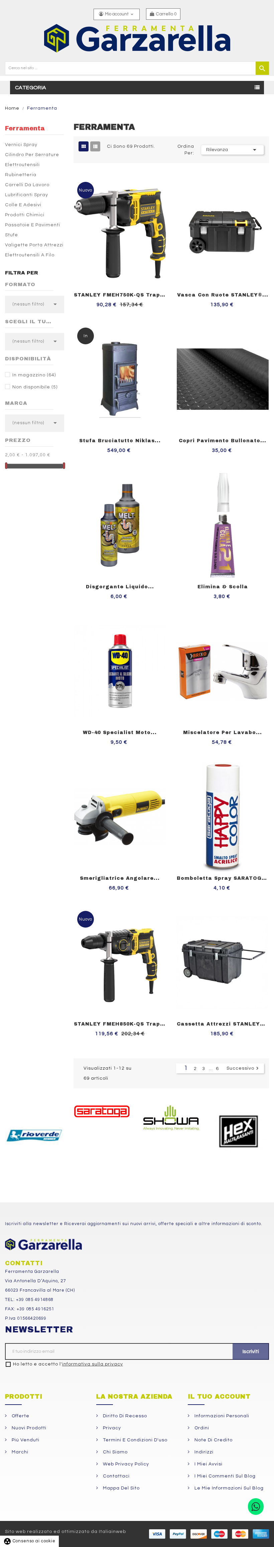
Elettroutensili (22, 164)
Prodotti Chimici (24, 215)
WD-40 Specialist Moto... (120, 732)
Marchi (19, 1452)
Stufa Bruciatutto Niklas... (120, 440)
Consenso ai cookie (29, 1541)
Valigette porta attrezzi (34, 245)
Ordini (201, 1428)
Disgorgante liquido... (120, 586)
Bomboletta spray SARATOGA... (223, 878)
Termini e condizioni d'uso (134, 1440)
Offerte (19, 1416)
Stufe (11, 235)
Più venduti (24, 1440)
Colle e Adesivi (23, 205)
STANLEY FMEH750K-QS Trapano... (120, 295)
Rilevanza (232, 150)
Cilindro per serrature (32, 154)
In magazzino (34, 375)
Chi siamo (115, 1452)
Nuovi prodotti (28, 1428)
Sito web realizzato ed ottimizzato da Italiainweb (65, 1531)
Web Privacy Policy (125, 1464)
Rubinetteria (20, 174)
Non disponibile (34, 387)
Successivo (243, 1068)
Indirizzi (203, 1452)
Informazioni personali (221, 1416)
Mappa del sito (121, 1488)
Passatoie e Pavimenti (32, 225)
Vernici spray (21, 144)
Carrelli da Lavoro (27, 185)
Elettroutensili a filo (29, 255)
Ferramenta (25, 128)
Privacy (111, 1428)
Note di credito (213, 1440)
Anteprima (167, 175)
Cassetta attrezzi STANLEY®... (223, 1024)
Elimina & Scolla (222, 586)
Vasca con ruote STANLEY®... (222, 295)
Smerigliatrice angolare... (120, 878)
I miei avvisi (208, 1464)
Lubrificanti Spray (26, 195)
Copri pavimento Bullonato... (222, 440)
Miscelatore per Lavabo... (222, 732)
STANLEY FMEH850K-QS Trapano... (120, 1024)
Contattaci (116, 1476)
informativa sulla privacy (92, 1364)
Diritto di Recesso (124, 1416)
